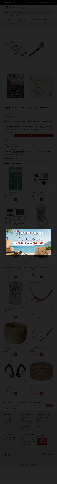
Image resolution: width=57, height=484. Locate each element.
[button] (8, 231)
